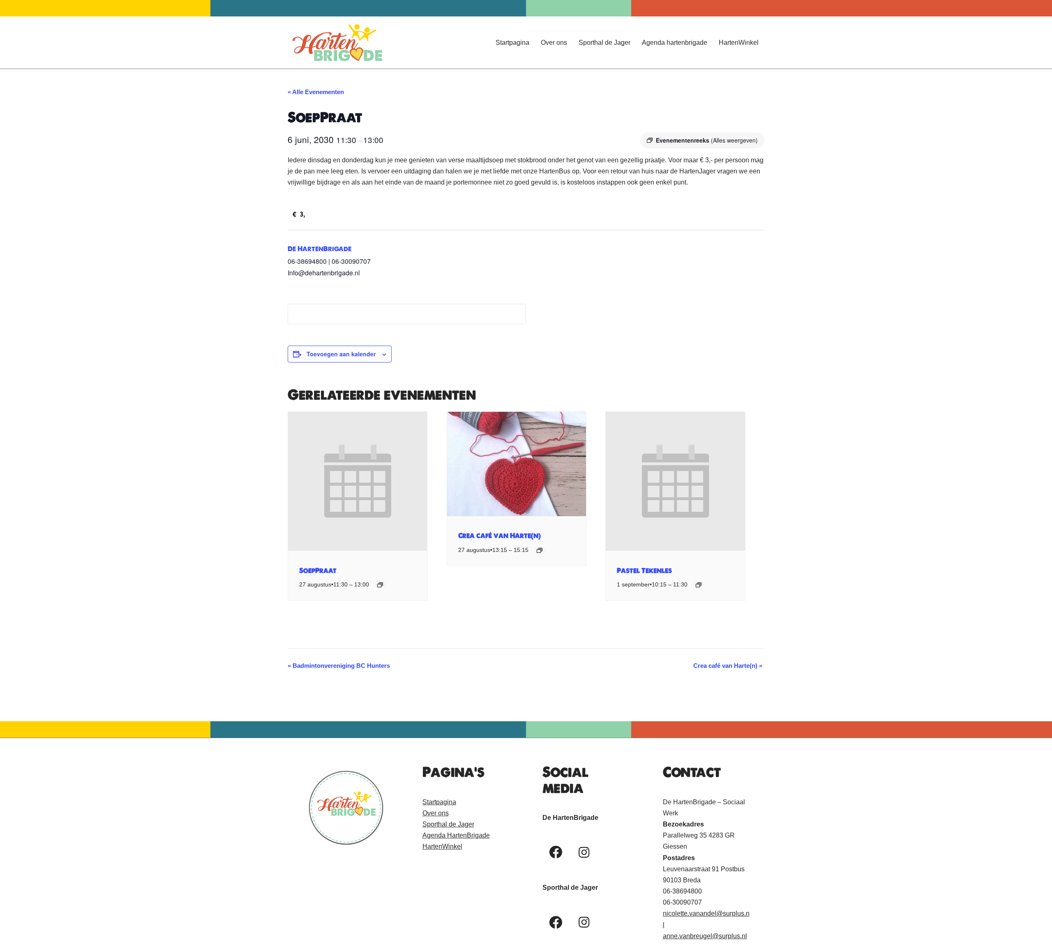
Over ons (554, 42)
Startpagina (512, 42)
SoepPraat (318, 570)
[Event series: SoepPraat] (380, 584)
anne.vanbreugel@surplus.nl (705, 936)
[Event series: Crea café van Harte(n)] (539, 550)
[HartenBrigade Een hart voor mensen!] (337, 42)
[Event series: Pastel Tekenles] (698, 584)
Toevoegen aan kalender (341, 354)
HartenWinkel (739, 42)
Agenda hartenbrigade (674, 42)
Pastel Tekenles (644, 570)
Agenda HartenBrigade (456, 835)
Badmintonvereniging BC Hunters (339, 665)
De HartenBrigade (319, 249)
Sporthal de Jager (604, 42)
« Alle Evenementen (316, 91)
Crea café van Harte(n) (499, 535)
